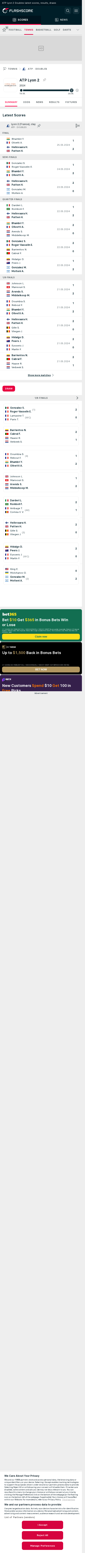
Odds (26, 102)
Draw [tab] (9, 388)
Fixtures (71, 102)
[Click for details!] (41, 145)
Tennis (12, 68)
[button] (77, 90)
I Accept (42, 1524)
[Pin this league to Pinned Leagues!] (44, 80)
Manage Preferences (42, 1545)
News (39, 102)
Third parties (68, 1499)
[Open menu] (76, 10)
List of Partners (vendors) (19, 1517)
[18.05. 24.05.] (49, 90)
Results (54, 102)
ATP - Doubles (37, 68)
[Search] (68, 10)
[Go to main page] (20, 10)
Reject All (42, 1535)
